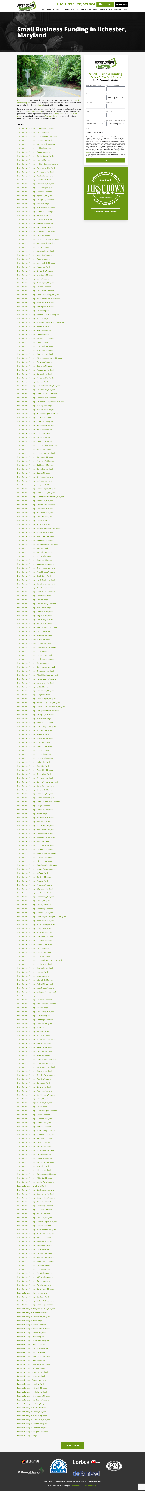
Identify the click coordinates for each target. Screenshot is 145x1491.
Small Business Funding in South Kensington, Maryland (37, 853)
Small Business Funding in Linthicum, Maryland (34, 956)
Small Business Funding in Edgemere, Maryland (34, 861)
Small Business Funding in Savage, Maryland (33, 806)
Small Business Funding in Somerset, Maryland (34, 192)
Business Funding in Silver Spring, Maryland (33, 1416)
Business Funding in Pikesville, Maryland (32, 1293)
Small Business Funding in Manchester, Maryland (35, 683)
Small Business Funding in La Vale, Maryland (33, 520)
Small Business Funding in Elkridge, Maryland (34, 1170)
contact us (121, 4)
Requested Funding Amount (93, 85)
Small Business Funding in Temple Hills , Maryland (35, 556)
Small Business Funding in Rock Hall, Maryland (34, 204)
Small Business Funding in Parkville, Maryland (34, 1285)
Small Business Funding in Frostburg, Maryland (34, 885)
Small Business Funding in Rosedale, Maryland (34, 1166)
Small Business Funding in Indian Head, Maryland (35, 536)
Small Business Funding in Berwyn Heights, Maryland (36, 489)
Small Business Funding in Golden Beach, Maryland (36, 532)
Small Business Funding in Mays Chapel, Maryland (35, 988)
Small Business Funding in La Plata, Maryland (34, 873)
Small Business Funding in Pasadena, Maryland (34, 1031)
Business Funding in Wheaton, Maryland (32, 1368)
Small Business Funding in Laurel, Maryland (33, 1249)
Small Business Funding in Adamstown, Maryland (35, 370)
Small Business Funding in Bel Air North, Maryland (35, 1289)
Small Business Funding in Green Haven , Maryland (36, 568)
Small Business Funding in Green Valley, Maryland (35, 1012)
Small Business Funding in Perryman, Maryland (34, 362)
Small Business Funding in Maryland (30, 1027)
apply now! (106, 4)
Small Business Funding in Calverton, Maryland (34, 1142)
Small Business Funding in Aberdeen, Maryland (34, 1091)
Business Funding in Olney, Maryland (30, 1321)
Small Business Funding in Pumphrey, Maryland (34, 695)
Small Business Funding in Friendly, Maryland (34, 905)
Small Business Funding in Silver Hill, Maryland (34, 734)
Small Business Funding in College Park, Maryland (35, 1301)
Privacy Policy (90, 1485)
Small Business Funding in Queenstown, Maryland (35, 128)
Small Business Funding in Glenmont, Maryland (34, 1119)
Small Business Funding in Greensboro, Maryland (35, 291)
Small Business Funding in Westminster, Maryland (35, 1162)
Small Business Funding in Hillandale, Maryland (34, 742)
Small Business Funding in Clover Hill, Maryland (34, 516)
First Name (89, 102)
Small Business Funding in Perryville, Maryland (34, 623)
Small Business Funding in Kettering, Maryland (34, 1047)
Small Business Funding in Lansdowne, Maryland (35, 849)
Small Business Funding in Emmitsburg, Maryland (35, 441)
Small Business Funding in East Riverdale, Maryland (36, 1095)
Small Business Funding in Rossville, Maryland (34, 1079)
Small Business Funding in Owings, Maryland (33, 342)
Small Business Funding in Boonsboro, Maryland (35, 501)
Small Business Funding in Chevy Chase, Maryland (35, 928)
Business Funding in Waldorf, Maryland (31, 1412)
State (87, 120)
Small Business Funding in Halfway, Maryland (34, 972)
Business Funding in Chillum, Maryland (31, 1325)
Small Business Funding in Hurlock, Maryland (34, 318)
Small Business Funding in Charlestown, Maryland (35, 184)
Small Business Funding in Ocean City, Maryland (35, 810)
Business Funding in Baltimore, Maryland (32, 1428)
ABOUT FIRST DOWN (53, 10)
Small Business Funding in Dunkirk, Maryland (34, 382)
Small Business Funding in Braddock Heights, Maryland (37, 413)
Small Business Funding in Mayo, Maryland (33, 841)
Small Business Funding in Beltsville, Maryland (34, 1146)
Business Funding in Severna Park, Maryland (33, 1329)
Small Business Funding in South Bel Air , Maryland (36, 592)
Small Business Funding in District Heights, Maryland (36, 726)
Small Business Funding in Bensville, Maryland (34, 1043)
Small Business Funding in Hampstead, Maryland (35, 758)
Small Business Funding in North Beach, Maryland (35, 303)
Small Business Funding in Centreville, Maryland (35, 612)
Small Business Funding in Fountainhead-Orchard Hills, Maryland (41, 707)
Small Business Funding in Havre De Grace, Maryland (36, 1059)
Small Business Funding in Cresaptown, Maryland (35, 671)
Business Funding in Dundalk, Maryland (31, 1384)
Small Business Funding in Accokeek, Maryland (34, 964)
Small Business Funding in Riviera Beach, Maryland (36, 1067)
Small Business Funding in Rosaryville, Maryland (35, 968)
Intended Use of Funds (112, 85)
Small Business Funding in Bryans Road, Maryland (35, 818)
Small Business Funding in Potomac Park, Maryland (36, 390)
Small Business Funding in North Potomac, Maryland (36, 1229)
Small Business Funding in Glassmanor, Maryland (35, 1150)
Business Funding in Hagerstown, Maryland (33, 1340)
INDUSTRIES (80, 10)
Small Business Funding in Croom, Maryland (33, 433)
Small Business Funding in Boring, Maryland (33, 1035)
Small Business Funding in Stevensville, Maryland (35, 790)
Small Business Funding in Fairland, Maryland (34, 1226)
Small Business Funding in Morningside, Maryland (35, 307)
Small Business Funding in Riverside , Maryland (34, 552)
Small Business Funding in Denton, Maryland (33, 631)
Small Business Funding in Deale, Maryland (33, 651)
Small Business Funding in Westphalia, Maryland (35, 821)
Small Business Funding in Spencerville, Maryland (35, 251)
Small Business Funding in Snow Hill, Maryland (34, 326)
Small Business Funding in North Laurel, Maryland (35, 659)
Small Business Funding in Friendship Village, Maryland (37, 675)
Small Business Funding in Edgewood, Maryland (34, 1245)
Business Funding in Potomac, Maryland (32, 1352)
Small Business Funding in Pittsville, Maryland (34, 215)
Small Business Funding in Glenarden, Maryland (35, 738)
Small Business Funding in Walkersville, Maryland (35, 718)
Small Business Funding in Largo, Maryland (33, 976)
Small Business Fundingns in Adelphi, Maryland (34, 1103)
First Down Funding (34, 111)
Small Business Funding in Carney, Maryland (33, 1281)
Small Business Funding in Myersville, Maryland (34, 255)
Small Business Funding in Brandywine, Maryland (35, 774)
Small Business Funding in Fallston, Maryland (34, 881)
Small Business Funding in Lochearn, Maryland (34, 1253)
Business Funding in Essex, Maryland (30, 1336)
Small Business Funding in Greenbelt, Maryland (34, 1218)
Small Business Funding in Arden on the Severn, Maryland (38, 299)
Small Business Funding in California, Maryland (34, 1000)
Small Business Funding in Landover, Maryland (34, 1210)
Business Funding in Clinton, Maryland (31, 1332)
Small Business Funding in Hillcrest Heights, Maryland (37, 1111)
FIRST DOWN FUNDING (68, 10)
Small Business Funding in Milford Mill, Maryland (35, 1277)
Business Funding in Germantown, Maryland (33, 1420)
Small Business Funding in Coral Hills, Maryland (34, 940)
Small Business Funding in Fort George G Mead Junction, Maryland (41, 917)
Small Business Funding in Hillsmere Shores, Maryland (37, 445)
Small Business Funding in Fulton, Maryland (33, 310)
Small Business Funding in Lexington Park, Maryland (36, 992)
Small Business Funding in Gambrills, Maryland (34, 437)
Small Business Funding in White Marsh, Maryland (35, 920)
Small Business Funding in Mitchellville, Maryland (35, 980)
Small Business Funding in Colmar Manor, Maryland (36, 211)
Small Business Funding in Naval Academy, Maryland (36, 679)
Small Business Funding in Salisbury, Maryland (34, 1297)
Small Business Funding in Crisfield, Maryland (34, 417)
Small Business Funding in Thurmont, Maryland (34, 746)
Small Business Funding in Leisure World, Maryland (36, 869)
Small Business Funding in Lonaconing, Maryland (35, 188)
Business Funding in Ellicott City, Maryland (32, 1408)
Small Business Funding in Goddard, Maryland (34, 754)
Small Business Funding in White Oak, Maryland (34, 1178)
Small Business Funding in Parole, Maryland (33, 1107)
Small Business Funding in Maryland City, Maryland (36, 1130)
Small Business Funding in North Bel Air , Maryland (36, 580)
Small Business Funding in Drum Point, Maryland (35, 421)
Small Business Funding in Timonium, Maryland (34, 944)
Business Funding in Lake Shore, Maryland (32, 1186)
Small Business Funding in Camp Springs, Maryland (36, 1198)
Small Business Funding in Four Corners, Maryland (36, 829)
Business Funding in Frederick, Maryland (32, 1404)
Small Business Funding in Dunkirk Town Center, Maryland (38, 386)
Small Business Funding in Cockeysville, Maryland (35, 1194)
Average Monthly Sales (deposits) (115, 120)
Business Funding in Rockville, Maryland (32, 1392)
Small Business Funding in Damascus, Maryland (34, 1083)
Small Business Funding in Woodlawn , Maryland (35, 588)
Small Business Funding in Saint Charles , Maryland (36, 584)
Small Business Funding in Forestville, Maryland (34, 1023)
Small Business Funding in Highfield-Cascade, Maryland (37, 164)
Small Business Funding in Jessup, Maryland (33, 814)
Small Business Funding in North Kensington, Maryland (37, 924)
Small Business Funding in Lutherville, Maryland (34, 762)
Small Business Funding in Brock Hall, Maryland (34, 932)
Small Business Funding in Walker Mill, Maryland (35, 984)
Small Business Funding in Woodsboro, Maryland (35, 172)
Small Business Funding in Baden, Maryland (33, 334)
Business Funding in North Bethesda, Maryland (34, 1364)
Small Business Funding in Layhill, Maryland (33, 687)
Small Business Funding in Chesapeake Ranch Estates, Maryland (41, 960)
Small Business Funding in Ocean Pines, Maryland (35, 996)
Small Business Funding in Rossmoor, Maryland (34, 560)
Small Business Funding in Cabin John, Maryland (35, 354)
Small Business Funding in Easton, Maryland (33, 1115)
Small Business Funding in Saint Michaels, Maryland (36, 144)
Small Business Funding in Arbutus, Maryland (34, 1202)
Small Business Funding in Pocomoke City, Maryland (36, 604)
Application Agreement (108, 151)
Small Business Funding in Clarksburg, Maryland (35, 1206)
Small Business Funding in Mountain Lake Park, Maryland (38, 314)
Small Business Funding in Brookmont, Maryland (35, 512)
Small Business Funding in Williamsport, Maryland (35, 338)
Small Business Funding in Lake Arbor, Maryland (35, 936)
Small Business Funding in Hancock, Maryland (34, 247)
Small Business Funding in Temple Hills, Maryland (35, 825)
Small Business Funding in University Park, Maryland (36, 398)
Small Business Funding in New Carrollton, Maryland (36, 1004)
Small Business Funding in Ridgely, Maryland (33, 259)
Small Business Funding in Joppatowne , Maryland (35, 564)
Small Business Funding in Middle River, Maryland (35, 1241)
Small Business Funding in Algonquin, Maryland (34, 196)
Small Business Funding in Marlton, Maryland (34, 893)
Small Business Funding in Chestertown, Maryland (35, 691)
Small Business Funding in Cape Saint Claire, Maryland (37, 865)
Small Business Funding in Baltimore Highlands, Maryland (38, 802)
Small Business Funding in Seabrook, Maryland (34, 1138)
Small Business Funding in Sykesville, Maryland (34, 635)
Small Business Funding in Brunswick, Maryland (34, 730)
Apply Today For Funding (105, 211)
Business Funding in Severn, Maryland (31, 1360)
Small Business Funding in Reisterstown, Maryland (35, 1257)
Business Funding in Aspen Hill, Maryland (32, 1372)
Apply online (59, 114)
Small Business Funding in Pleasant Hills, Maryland (36, 505)
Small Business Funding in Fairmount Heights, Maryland (38, 239)
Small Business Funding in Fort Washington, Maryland (37, 1222)
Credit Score (89, 129)
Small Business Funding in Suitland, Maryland (34, 1237)
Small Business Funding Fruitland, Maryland (33, 639)
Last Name (109, 102)
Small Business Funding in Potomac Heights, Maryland (37, 168)
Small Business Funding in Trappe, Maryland (33, 152)
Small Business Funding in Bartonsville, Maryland (35, 227)
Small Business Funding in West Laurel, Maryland (35, 608)
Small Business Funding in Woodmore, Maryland (35, 540)
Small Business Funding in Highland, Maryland (34, 148)
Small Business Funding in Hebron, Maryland (33, 160)
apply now (72, 1445)
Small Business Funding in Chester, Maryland (34, 600)
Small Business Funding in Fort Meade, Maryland (35, 913)
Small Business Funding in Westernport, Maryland (35, 283)
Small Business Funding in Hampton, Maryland (34, 655)
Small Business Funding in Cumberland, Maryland (35, 1190)
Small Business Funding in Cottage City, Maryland (35, 200)
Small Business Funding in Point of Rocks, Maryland (36, 231)
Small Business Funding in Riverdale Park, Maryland (36, 798)
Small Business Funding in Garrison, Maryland (34, 877)
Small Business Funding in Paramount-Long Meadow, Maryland (40, 402)
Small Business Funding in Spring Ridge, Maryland (35, 715)
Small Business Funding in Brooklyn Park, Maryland (36, 1075)
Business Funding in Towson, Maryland (31, 1380)
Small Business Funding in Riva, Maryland (32, 548)
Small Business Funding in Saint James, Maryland (35, 457)
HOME (44, 10)
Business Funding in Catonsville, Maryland (32, 1348)
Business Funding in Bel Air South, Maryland (33, 1356)
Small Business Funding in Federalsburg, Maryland (36, 425)
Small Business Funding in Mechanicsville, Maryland (36, 243)
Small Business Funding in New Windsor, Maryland (36, 207)
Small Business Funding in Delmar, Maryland (33, 473)
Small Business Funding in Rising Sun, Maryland (34, 429)
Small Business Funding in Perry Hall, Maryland (34, 1273)
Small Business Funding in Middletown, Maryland (35, 596)
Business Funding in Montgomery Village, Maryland (36, 1309)
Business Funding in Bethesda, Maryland (32, 1388)
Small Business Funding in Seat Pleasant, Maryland (36, 667)
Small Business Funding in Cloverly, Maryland (34, 1087)
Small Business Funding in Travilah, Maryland (34, 1008)
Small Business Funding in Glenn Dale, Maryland (35, 1063)
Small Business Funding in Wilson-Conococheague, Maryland (39, 358)
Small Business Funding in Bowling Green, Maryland (36, 156)
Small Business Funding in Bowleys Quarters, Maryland (37, 782)
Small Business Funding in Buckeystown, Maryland (35, 140)
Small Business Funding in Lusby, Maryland (33, 279)
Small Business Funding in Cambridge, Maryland (35, 1020)
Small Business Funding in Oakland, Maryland (34, 287)
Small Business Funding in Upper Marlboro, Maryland (37, 136)
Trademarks (76, 1485)
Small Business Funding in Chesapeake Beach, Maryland (38, 711)
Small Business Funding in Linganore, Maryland (34, 857)
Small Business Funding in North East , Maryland (35, 524)
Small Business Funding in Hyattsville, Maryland (34, 1158)
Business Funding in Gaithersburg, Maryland (33, 1396)
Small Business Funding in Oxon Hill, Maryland (34, 1154)
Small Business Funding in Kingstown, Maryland (34, 267)
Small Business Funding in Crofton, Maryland (33, 1269)
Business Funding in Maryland (28, 1435)
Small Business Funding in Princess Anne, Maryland (36, 493)
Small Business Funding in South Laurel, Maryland (35, 1261)
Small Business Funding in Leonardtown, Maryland (36, 453)
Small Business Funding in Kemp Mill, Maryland (34, 1055)
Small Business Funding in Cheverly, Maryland (34, 750)
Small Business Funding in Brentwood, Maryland (35, 477)
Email (87, 111)
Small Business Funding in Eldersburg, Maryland (35, 1305)
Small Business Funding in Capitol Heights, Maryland (36, 619)
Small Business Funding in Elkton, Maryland (33, 1099)
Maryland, (27, 103)
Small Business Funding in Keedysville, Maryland (35, 176)
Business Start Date (111, 94)
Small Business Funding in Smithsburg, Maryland (35, 465)
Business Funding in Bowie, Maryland (31, 1376)
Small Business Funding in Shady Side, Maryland (35, 722)
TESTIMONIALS (117, 10)
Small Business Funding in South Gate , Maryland (35, 576)
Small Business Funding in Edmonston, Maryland (35, 223)
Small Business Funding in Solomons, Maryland (34, 366)
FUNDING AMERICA (106, 10)
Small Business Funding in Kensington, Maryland (35, 350)
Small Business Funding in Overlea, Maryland (33, 1016)
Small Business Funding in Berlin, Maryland (33, 663)
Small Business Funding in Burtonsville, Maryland (35, 845)
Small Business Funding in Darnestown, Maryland (35, 786)
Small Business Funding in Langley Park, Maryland (35, 1182)
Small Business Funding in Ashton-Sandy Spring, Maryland (38, 703)
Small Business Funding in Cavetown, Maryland (34, 235)
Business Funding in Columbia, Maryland (32, 1424)
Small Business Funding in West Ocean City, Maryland (37, 627)
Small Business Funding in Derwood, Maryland (34, 374)
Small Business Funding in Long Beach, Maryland (35, 275)
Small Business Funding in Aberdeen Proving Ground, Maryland (40, 322)
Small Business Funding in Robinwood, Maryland (35, 794)
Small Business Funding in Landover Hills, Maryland (36, 263)
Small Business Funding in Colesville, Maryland (34, 1071)
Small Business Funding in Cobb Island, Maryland (35, 180)
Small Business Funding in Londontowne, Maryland (36, 833)
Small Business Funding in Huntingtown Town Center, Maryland (40, 497)
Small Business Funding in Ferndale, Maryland (34, 1123)
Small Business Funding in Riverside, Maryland (34, 766)
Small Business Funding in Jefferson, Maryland (34, 330)
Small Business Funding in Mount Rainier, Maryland (36, 837)
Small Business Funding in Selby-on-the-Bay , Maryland (37, 544)
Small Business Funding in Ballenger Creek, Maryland (36, 1174)
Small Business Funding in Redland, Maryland (34, 1126)
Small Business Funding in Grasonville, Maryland (35, 509)
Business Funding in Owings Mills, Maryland (33, 1313)
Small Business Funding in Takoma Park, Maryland (35, 1134)
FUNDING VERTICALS (91, 10)
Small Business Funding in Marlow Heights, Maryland (36, 699)
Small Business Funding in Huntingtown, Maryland (35, 406)
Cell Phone (109, 111)
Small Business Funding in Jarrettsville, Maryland (35, 449)
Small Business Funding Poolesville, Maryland (34, 643)
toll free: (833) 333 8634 (77, 4)
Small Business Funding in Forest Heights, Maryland (36, 378)
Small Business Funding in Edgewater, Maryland (35, 889)
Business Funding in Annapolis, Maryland (32, 1431)
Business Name (90, 94)
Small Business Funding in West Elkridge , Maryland (36, 572)
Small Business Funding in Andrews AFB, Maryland (35, 461)
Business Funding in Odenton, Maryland (32, 1344)
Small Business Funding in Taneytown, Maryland (35, 778)
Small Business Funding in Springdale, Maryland (35, 469)
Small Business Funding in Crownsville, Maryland (35, 271)
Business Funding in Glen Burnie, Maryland (33, 1400)
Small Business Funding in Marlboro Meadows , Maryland (38, 528)
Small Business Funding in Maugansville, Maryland (35, 485)
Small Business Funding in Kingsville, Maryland (34, 615)
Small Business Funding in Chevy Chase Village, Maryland (38, 295)
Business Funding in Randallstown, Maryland (33, 1317)
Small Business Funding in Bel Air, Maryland (33, 132)
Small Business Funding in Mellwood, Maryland (34, 481)
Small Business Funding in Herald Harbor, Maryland (36, 409)
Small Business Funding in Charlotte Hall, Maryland (36, 219)
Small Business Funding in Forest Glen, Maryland (35, 770)
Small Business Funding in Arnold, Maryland (33, 1214)
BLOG (125, 10)
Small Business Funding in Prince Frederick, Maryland (37, 394)
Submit (105, 160)
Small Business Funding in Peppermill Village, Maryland (37, 647)
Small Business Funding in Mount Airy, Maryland (35, 909)
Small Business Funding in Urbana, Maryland (33, 901)
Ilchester (20, 100)
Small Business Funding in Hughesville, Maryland (35, 346)
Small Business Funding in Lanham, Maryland (34, 952)
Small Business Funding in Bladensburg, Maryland (35, 897)
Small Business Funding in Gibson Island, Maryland (36, 1039)
